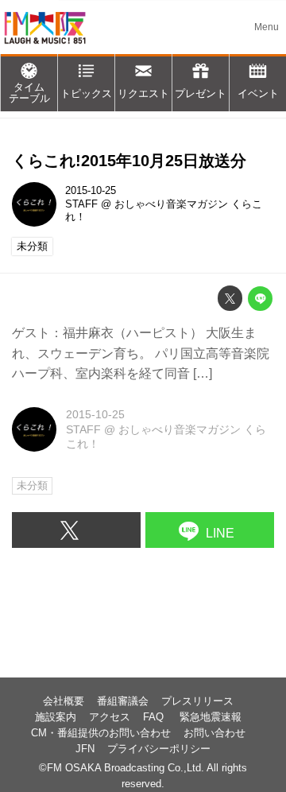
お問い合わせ (214, 733)
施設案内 (55, 717)
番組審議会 (123, 701)
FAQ (155, 717)
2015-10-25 (90, 190)
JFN (85, 749)
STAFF (81, 204)
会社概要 (63, 701)
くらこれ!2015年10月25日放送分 (129, 160)
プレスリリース (197, 701)
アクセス (109, 717)
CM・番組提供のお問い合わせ (101, 733)
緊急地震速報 (211, 717)
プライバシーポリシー (159, 749)
